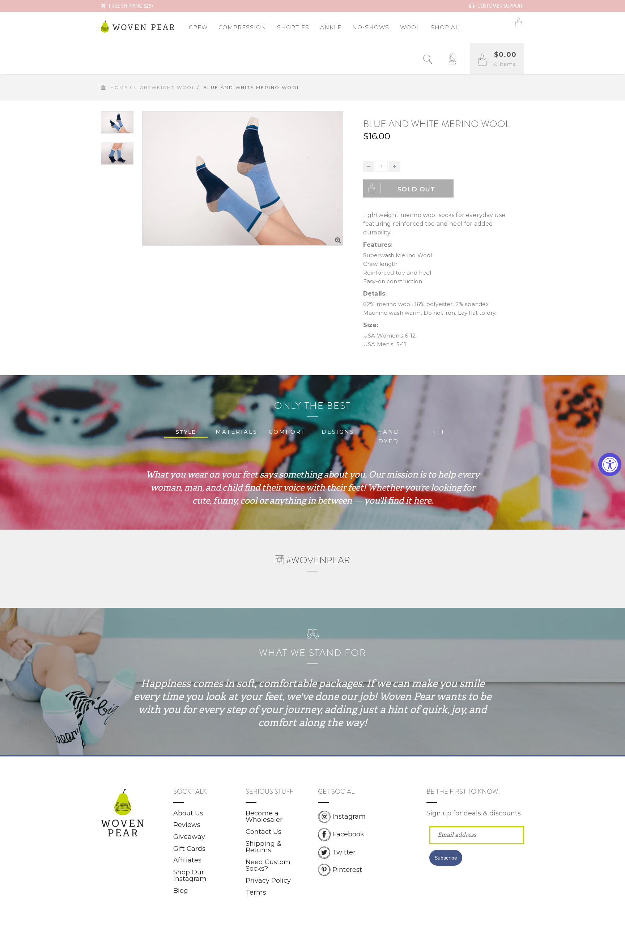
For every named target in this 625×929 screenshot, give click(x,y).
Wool (410, 27)
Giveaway (189, 837)
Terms (256, 892)
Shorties (293, 27)
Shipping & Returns (263, 847)
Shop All (447, 27)
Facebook (348, 834)
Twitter (344, 852)
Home (119, 87)
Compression (242, 27)
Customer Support (500, 6)
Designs (338, 431)
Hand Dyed (388, 436)
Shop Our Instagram (190, 875)
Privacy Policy (268, 881)
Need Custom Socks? (268, 865)
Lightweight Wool (164, 87)
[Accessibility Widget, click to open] (609, 464)
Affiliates (187, 860)
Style (186, 431)
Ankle (330, 27)
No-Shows (370, 27)
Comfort (287, 431)
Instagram (349, 816)
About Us (188, 813)
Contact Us (263, 832)
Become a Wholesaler (264, 816)
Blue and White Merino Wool (436, 124)
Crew (198, 27)
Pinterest (347, 869)
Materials (237, 431)
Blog (180, 891)
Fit (439, 431)
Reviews (186, 825)
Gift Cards (189, 849)
